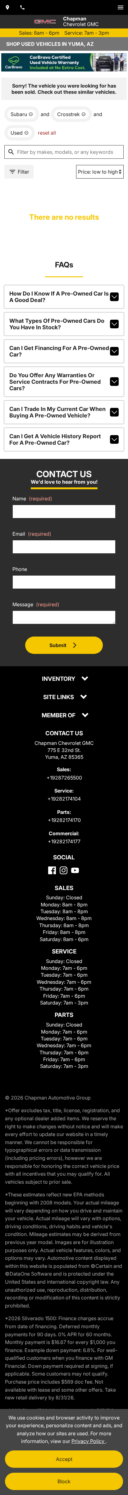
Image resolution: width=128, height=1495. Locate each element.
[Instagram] (63, 870)
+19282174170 (64, 820)
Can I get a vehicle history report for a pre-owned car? (55, 439)
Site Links (59, 697)
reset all (47, 133)
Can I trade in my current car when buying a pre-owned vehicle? (57, 412)
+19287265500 (64, 778)
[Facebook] (52, 870)
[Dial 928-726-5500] (22, 7)
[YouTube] (75, 870)
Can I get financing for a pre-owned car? (59, 351)
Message (35, 604)
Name (32, 498)
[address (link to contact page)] (7, 7)
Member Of (59, 716)
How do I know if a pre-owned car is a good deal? (59, 296)
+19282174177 (64, 841)
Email (31, 534)
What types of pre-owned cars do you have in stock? (56, 324)
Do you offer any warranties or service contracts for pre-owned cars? (55, 381)
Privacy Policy (88, 1441)
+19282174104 (64, 799)
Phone (19, 569)
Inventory (59, 679)
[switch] (120, 7)
